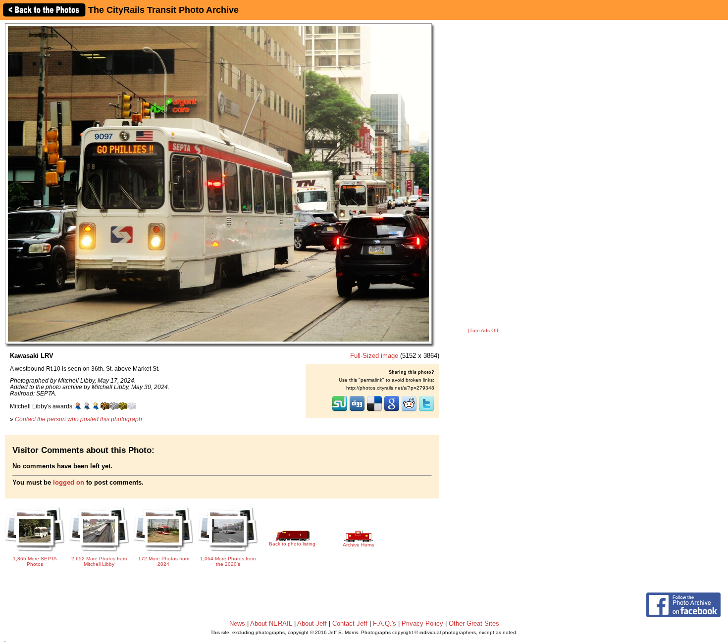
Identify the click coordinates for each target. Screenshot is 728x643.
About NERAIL (271, 623)
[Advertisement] (483, 174)
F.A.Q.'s (384, 623)
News (237, 623)
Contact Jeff (349, 623)
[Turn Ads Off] (484, 330)
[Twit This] (426, 410)
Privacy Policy (422, 623)
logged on (68, 482)
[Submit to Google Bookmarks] (392, 410)
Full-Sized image (374, 355)
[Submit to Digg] (357, 410)
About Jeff (312, 623)
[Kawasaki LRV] (218, 183)
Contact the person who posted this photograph (78, 419)
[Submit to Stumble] (340, 410)
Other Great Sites (474, 623)
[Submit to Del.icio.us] (374, 410)
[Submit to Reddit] (409, 410)
